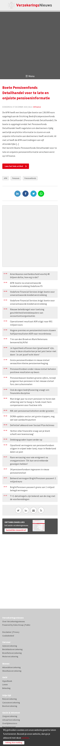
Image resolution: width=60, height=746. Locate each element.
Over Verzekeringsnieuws (13, 621)
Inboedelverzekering (11, 667)
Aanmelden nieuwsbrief (16, 530)
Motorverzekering (10, 656)
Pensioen (15, 178)
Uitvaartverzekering (11, 720)
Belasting (6, 688)
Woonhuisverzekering (11, 671)
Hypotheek (7, 681)
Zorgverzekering (9, 716)
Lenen (5, 684)
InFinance (37, 107)
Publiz (27, 625)
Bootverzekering (9, 706)
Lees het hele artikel (14, 166)
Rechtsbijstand (8, 727)
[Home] (30, 5)
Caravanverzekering (11, 702)
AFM (5, 178)
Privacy (16, 632)
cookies (25, 737)
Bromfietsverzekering (12, 653)
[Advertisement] (30, 42)
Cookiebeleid (8, 635)
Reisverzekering (9, 699)
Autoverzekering (9, 646)
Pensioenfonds (30, 178)
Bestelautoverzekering (12, 649)
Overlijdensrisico (9, 723)
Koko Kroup (18, 625)
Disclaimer (7, 632)
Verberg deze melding (13, 742)
